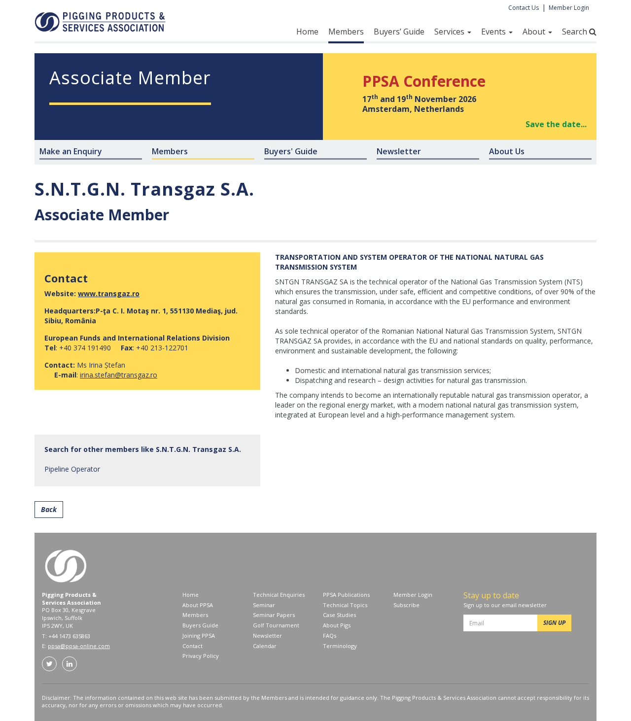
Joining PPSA (198, 635)
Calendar (265, 646)
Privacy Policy (200, 655)
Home (307, 31)
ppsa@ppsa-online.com (79, 646)
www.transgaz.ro (109, 293)
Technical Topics (345, 605)
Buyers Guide (200, 625)
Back (49, 509)
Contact (192, 646)
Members (346, 31)
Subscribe (406, 605)
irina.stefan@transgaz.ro (118, 374)
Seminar (264, 605)
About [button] (535, 31)
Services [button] (450, 31)
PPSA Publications (346, 594)
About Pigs (337, 625)
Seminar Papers (274, 614)
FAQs (329, 635)
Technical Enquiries (279, 594)
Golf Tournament (276, 625)
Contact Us (523, 7)
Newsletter (267, 635)
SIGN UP (554, 622)
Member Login (569, 7)
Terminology (340, 646)
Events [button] (494, 31)
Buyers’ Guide (399, 31)
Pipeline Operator (72, 469)
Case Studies (339, 614)
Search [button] (575, 31)
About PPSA (197, 605)
